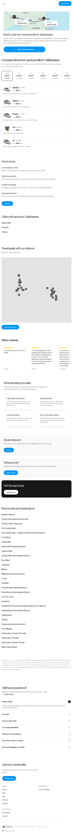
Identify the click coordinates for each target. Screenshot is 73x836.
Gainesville (6, 223)
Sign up (8, 450)
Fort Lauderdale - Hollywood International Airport (23, 533)
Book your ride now (10, 327)
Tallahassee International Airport (16, 611)
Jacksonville (7, 551)
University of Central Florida (14, 633)
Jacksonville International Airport (16, 556)
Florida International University (15, 519)
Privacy (39, 826)
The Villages (7, 629)
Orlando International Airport (14, 588)
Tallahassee (7, 615)
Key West (6, 560)
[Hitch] (7, 827)
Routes (4, 789)
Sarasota (5, 601)
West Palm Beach (9, 647)
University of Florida (10, 638)
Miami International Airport (13, 574)
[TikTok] (13, 831)
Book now (7, 203)
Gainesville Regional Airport (14, 547)
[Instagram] (6, 831)
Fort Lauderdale (9, 528)
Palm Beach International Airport (16, 592)
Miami (4, 569)
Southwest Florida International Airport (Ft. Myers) (24, 606)
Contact (5, 816)
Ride (3, 793)
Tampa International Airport (13, 624)
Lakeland (6, 565)
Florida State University (12, 524)
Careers (5, 803)
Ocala (4, 579)
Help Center (9, 694)
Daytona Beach (8, 515)
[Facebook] (3, 831)
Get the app (65, 3)
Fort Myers (6, 537)
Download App (9, 778)
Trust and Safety (43, 789)
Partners (5, 800)
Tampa (4, 232)
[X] (10, 831)
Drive (4, 796)
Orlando (5, 227)
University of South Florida (13, 642)
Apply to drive (10, 473)
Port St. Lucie (7, 597)
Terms (45, 826)
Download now (11, 492)
